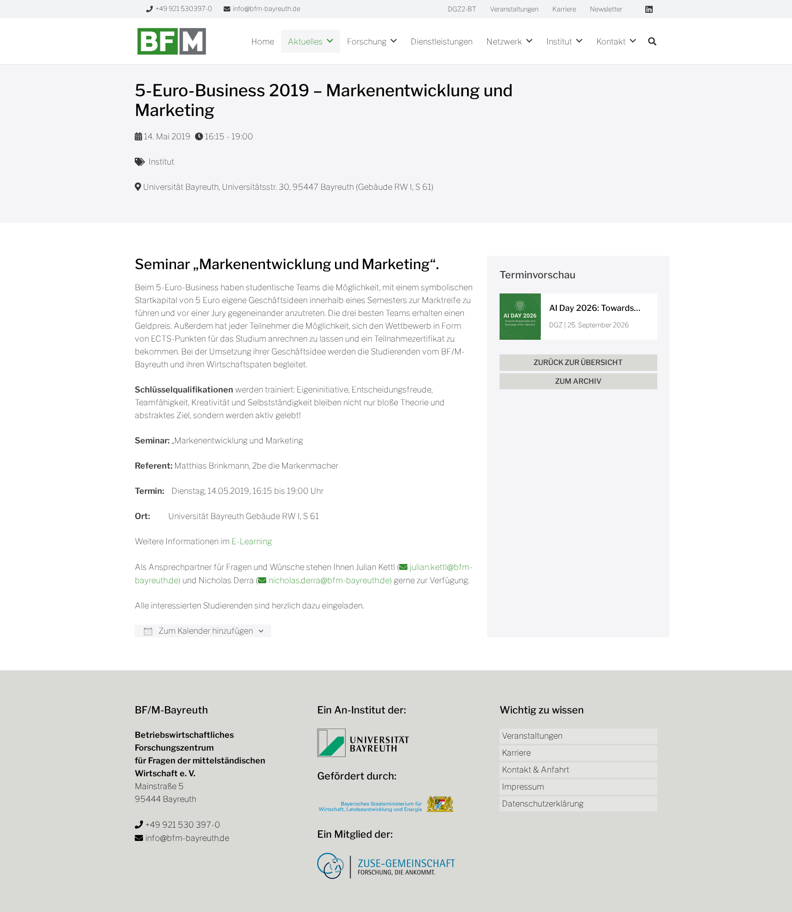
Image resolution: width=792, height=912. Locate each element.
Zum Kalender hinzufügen (205, 631)
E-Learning (251, 541)
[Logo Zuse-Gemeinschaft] (386, 866)
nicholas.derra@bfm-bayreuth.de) (331, 580)
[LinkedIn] (649, 9)
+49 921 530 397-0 (182, 824)
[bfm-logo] (172, 41)
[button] (330, 41)
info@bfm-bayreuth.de (187, 838)
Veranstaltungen (532, 736)
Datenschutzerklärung (542, 803)
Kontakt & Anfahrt (535, 769)
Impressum (523, 786)
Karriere (516, 752)
